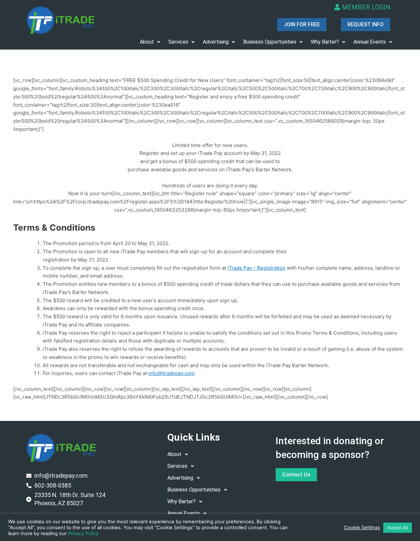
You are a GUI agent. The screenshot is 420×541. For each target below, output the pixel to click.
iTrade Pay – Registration (256, 268)
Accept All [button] (397, 527)
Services (178, 42)
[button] (150, 42)
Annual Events (369, 42)
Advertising (216, 42)
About (147, 42)
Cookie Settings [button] (362, 528)
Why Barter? (325, 42)
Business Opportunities (269, 42)
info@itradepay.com (171, 373)
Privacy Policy (83, 533)
